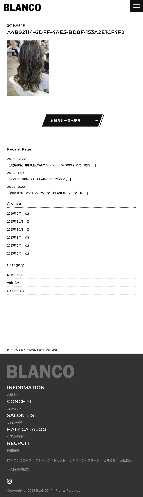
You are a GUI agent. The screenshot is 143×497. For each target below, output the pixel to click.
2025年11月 (19, 221)
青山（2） (14, 282)
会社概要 (126, 460)
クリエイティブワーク (84, 460)
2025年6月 (18, 245)
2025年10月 (19, 229)
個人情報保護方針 (19, 469)
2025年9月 (18, 237)
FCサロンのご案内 (19, 460)
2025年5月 (18, 253)
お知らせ (18, 349)
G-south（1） (16, 290)
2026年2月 (18, 213)
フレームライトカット (50, 460)
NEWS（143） (16, 274)
